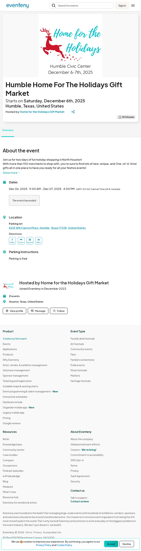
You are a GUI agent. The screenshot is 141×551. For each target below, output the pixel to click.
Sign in (122, 5)
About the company (81, 439)
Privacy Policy (43, 545)
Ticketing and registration (17, 380)
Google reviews (12, 423)
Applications (10, 349)
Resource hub (10, 497)
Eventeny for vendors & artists (20, 502)
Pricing (6, 417)
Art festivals (77, 343)
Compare (8, 460)
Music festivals (78, 370)
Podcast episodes (13, 470)
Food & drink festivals (82, 338)
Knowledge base (12, 444)
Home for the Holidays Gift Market (42, 112)
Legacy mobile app (13, 412)
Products (8, 354)
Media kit (8, 486)
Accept (111, 543)
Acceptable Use (52, 532)
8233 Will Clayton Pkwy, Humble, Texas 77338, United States (47, 227)
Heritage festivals (80, 380)
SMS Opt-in (77, 460)
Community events (81, 349)
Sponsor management (15, 375)
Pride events (77, 365)
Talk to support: (79, 499)
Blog (5, 481)
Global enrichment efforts (85, 444)
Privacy (74, 470)
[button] (81, 5)
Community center (13, 449)
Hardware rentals (12, 402)
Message (40, 310)
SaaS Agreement (80, 476)
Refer (6, 439)
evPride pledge (11, 476)
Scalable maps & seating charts (20, 386)
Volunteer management (16, 370)
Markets (75, 375)
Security (75, 481)
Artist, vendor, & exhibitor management (25, 365)
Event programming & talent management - (30, 391)
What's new (9, 491)
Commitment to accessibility (87, 454)
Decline (126, 543)
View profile (16, 310)
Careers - (83, 449)
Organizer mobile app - (18, 407)
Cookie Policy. (64, 545)
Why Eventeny (11, 359)
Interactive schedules (15, 396)
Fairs (73, 354)
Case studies (10, 454)
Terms (73, 465)
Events (6, 343)
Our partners (10, 465)
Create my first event (15, 338)
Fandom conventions (82, 359)
